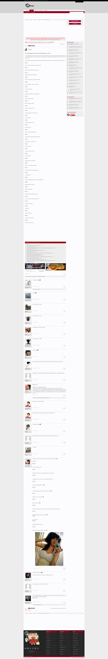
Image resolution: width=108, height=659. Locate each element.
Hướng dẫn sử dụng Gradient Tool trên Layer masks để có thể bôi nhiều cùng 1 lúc (39, 256)
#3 (64, 299)
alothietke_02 (71, 86)
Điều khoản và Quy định (75, 657)
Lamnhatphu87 (42, 397)
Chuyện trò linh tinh (75, 633)
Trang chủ (27, 10)
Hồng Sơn (34, 453)
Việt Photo (48, 647)
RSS (83, 656)
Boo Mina (26, 276)
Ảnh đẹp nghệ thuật (75, 649)
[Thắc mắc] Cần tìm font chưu (31, 249)
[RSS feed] (35, 649)
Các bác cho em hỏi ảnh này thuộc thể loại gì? (34, 245)
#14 (64, 431)
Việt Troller (48, 642)
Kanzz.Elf (38, 397)
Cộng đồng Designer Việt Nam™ (30, 657)
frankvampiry (35, 397)
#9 (64, 368)
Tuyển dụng (40, 10)
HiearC (26, 357)
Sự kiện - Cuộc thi (75, 651)
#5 (64, 322)
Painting (61, 642)
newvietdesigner (33, 276)
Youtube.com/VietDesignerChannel (54, 37)
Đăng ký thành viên (74, 21)
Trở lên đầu (81, 656)
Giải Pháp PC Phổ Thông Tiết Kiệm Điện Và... (76, 46)
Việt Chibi (48, 638)
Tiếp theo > (33, 45)
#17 (64, 568)
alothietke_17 (71, 71)
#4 (64, 311)
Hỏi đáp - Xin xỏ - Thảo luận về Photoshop (37, 43)
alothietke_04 (71, 65)
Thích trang (49, 269)
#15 (64, 442)
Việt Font (48, 633)
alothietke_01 (71, 56)
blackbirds (29, 276)
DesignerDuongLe (28, 368)
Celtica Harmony (27, 602)
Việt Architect (48, 640)
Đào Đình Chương (28, 345)
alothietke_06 (71, 62)
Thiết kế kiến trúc (62, 649)
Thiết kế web (61, 651)
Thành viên (36, 10)
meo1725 (71, 47)
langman (26, 380)
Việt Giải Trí (48, 651)
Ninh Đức (26, 311)
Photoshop (61, 633)
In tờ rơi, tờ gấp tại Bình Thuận (74, 55)
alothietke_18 (71, 59)
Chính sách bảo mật (81, 657)
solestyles (26, 391)
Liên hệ (72, 656)
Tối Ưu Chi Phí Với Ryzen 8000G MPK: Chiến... (76, 52)
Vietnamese (31, 656)
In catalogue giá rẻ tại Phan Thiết (74, 43)
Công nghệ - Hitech (75, 640)
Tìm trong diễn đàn (27, 12)
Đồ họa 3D (61, 640)
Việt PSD (48, 649)
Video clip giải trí (75, 638)
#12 (64, 408)
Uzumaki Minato (35, 286)
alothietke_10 (71, 44)
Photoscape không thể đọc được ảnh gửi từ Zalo (34, 255)
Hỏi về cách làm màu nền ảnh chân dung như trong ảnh (35, 259)
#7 (64, 345)
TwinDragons (27, 442)
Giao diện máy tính (26, 656)
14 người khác (38, 276)
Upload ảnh (45, 10)
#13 (64, 419)
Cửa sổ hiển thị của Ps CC (31, 261)
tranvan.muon (35, 595)
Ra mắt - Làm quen (75, 642)
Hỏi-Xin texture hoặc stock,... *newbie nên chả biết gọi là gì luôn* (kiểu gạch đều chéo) (40, 260)
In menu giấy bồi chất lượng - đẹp (74, 49)
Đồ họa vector (62, 638)
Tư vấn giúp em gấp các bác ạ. (31, 246)
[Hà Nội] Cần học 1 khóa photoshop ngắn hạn (34, 254)
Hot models (74, 647)
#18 (64, 579)
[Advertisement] (54, 15)
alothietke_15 (71, 50)
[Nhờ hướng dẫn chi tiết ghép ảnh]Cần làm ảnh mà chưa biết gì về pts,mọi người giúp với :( (40, 247)
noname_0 (26, 579)
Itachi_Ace (34, 289)
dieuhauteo (26, 322)
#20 (64, 602)
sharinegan (48, 43)
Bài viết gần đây (33, 12)
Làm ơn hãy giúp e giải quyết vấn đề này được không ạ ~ (35, 250)
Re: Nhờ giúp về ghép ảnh (31, 251)
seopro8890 (34, 590)
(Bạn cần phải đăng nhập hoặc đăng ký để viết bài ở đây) (58, 608)
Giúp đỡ (75, 656)
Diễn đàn (31, 10)
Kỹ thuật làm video (62, 647)
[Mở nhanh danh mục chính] (65, 19)
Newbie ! (28, 244)
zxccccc (26, 334)
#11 (64, 395)
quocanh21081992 (28, 299)
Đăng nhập (75, 23)
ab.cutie (26, 431)
